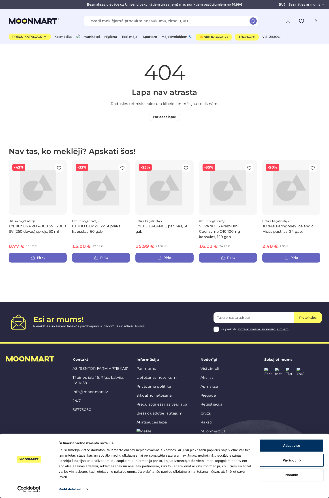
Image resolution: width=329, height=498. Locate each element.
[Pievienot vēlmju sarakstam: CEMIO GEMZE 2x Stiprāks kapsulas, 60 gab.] (122, 168)
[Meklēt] (253, 21)
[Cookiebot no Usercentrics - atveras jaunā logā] (29, 489)
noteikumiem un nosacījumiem (263, 329)
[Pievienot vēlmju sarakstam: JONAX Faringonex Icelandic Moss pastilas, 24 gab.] (313, 168)
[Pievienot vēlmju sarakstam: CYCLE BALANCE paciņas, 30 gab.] (186, 168)
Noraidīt (291, 475)
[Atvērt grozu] (315, 21)
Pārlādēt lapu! (164, 117)
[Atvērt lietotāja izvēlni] (288, 21)
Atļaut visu (291, 445)
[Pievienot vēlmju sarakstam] (301, 21)
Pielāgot (289, 460)
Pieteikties (307, 318)
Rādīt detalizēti (70, 489)
